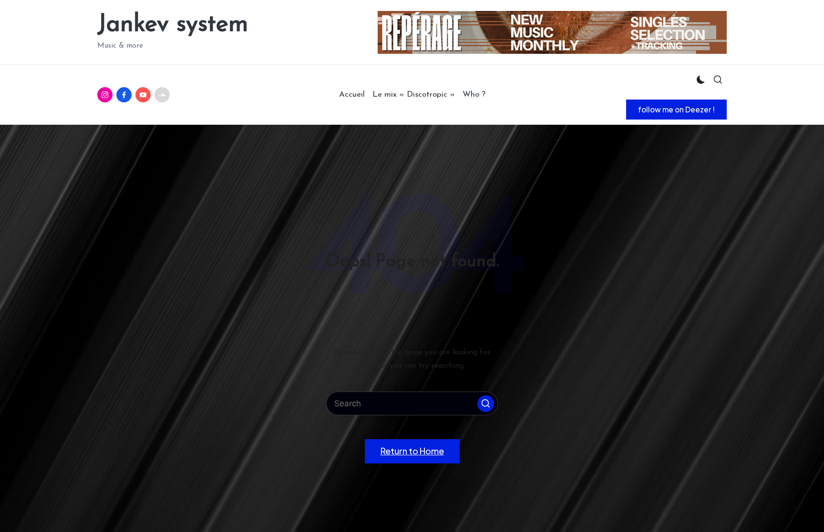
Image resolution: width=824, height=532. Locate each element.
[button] (676, 110)
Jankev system (172, 25)
